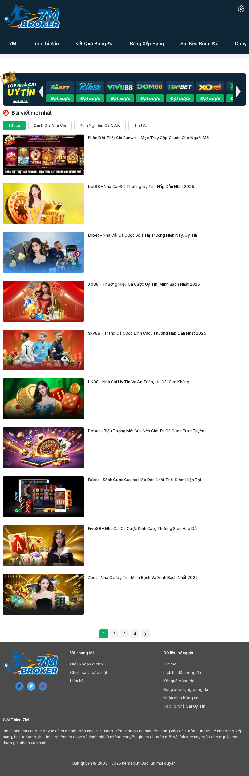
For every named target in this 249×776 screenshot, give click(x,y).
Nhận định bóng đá (180, 697)
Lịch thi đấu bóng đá (182, 672)
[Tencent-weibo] (19, 686)
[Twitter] (31, 686)
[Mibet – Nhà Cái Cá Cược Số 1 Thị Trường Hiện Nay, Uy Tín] (43, 252)
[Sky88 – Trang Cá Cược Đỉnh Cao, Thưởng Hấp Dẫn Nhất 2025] (43, 350)
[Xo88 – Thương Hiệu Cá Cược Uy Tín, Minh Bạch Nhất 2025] (43, 301)
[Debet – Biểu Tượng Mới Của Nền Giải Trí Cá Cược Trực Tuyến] (43, 447)
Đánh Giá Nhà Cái (50, 125)
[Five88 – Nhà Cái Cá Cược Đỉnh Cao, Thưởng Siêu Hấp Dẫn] (43, 545)
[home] (36, 16)
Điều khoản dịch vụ (88, 664)
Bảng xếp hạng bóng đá (185, 689)
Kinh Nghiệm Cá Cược (100, 125)
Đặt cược (60, 98)
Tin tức (140, 125)
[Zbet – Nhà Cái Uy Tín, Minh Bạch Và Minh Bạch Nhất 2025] (43, 594)
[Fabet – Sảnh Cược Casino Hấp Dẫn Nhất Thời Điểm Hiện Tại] (43, 496)
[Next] (145, 633)
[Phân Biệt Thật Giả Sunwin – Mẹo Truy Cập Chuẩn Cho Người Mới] (43, 154)
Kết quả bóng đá (178, 680)
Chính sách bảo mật (88, 672)
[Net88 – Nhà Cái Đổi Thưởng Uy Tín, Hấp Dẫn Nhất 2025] (43, 203)
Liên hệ (77, 680)
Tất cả (14, 125)
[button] (40, 91)
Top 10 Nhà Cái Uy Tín (184, 706)
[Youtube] (43, 686)
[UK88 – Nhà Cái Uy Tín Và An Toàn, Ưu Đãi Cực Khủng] (43, 398)
